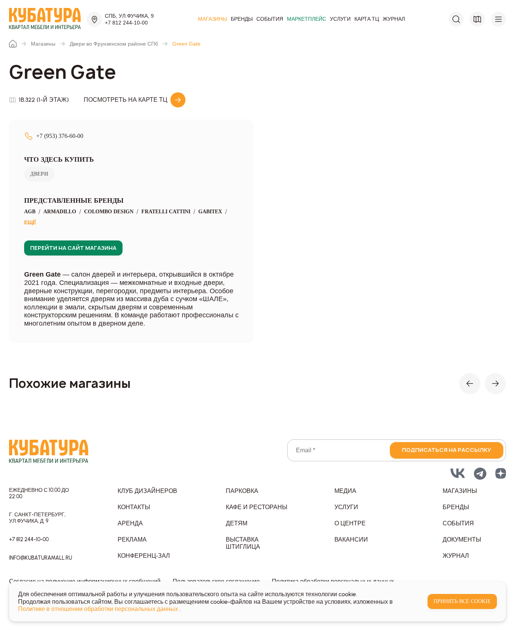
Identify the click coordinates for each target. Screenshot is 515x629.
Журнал (394, 19)
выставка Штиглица (243, 543)
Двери (39, 174)
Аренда (130, 523)
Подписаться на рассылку (446, 449)
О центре (350, 523)
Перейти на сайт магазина (73, 247)
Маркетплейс (306, 19)
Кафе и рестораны (256, 507)
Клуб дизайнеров (147, 491)
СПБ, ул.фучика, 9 (129, 16)
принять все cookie (462, 601)
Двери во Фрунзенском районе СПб (114, 44)
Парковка (242, 491)
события (458, 523)
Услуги (340, 19)
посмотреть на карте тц (125, 99)
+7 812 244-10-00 (126, 23)
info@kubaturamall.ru (40, 558)
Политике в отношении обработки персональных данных (98, 608)
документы (462, 539)
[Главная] (13, 43)
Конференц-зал (144, 555)
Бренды (242, 19)
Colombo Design (108, 211)
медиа (345, 491)
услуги (346, 507)
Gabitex (210, 211)
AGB (29, 211)
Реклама (132, 539)
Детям (236, 523)
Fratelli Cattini (165, 211)
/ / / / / (125, 216)
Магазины (212, 19)
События (269, 19)
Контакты (134, 507)
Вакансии (351, 539)
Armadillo (59, 211)
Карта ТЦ (366, 19)
